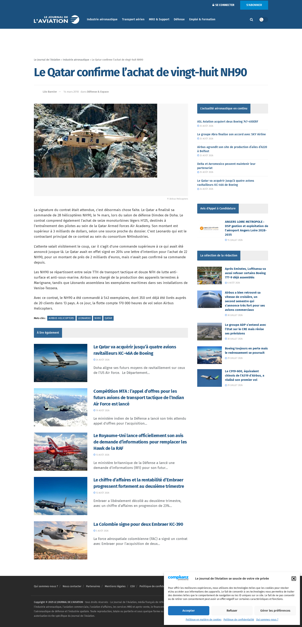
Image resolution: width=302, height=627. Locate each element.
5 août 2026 (101, 530)
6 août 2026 (233, 282)
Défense (179, 19)
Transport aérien (133, 19)
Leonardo (84, 318)
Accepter (188, 610)
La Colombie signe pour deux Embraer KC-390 (138, 524)
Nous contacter (72, 586)
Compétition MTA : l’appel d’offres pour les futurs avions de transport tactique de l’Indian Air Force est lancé (138, 397)
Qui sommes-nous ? (267, 619)
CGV (132, 586)
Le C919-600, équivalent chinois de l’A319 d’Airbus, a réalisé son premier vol (244, 375)
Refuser (232, 610)
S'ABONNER (254, 5)
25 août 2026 (206, 126)
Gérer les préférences (275, 610)
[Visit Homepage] (57, 19)
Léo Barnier (50, 91)
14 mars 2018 (71, 91)
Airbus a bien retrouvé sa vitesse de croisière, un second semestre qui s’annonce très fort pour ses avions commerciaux (245, 301)
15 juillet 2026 (235, 240)
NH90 (98, 318)
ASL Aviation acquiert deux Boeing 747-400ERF (227, 121)
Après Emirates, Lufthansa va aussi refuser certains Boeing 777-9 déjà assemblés (245, 273)
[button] (294, 578)
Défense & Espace (98, 91)
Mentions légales (115, 586)
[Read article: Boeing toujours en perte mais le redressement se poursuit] (209, 355)
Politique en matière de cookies (203, 619)
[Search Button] (251, 19)
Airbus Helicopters (61, 318)
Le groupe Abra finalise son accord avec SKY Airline (231, 134)
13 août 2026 (102, 455)
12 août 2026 (102, 492)
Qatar (108, 318)
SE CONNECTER (224, 5)
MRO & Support (159, 19)
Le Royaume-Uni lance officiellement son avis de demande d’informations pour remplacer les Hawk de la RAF (140, 442)
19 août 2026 (102, 410)
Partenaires (93, 586)
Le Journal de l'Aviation (47, 59)
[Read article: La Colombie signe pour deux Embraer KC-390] (60, 540)
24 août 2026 (102, 359)
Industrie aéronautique (102, 19)
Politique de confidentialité (239, 619)
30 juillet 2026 (235, 315)
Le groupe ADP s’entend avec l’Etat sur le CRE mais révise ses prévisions (245, 329)
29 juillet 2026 (235, 358)
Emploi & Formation (202, 19)
